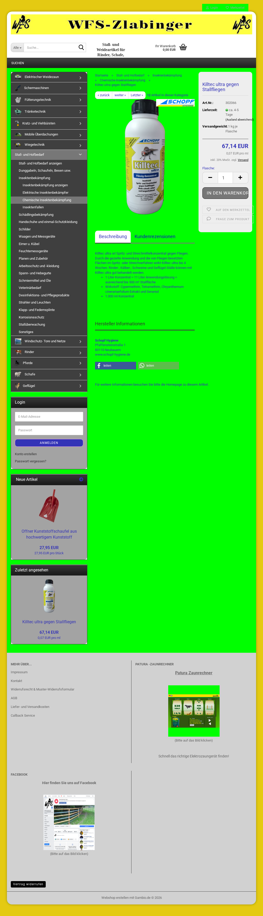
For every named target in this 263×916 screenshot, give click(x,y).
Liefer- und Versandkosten (30, 707)
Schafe (29, 374)
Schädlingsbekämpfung (36, 215)
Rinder (29, 352)
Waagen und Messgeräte (37, 236)
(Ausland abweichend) (240, 119)
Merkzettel (237, 7)
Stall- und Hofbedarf (29, 155)
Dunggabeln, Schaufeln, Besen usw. (45, 170)
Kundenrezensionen (155, 236)
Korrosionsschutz (31, 317)
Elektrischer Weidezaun (41, 77)
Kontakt (16, 681)
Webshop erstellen (115, 898)
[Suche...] (81, 47)
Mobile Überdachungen (41, 134)
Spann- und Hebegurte (35, 273)
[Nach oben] (249, 908)
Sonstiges (26, 332)
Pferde (27, 363)
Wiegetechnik (34, 145)
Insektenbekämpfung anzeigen (45, 185)
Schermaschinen (36, 88)
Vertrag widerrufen (28, 884)
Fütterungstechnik (37, 100)
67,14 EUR (49, 632)
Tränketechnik (35, 111)
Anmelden (49, 443)
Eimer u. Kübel (29, 244)
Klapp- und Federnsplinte (37, 310)
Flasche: (208, 168)
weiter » (120, 95)
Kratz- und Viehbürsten (38, 123)
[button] (210, 177)
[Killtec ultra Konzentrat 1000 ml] (145, 157)
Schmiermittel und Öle (35, 280)
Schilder (25, 229)
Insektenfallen (33, 207)
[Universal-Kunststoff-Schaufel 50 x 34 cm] (49, 505)
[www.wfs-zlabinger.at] (131, 24)
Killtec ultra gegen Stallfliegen (49, 621)
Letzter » (137, 95)
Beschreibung (113, 236)
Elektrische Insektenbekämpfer (45, 192)
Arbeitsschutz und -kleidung (39, 266)
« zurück (104, 95)
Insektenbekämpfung (34, 178)
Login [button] (213, 7)
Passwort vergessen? (30, 461)
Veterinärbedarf (30, 288)
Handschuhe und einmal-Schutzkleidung (48, 222)
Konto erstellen (26, 454)
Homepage (174, 384)
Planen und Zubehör (33, 258)
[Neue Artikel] (81, 480)
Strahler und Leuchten (35, 302)
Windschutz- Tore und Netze (44, 341)
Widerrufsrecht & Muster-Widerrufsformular (42, 689)
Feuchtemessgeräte (33, 251)
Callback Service (23, 715)
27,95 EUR (49, 547)
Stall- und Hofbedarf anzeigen (40, 163)
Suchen (17, 63)
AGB (14, 698)
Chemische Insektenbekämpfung (47, 200)
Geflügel (28, 386)
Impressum (19, 672)
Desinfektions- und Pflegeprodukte (44, 295)
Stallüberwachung (32, 324)
